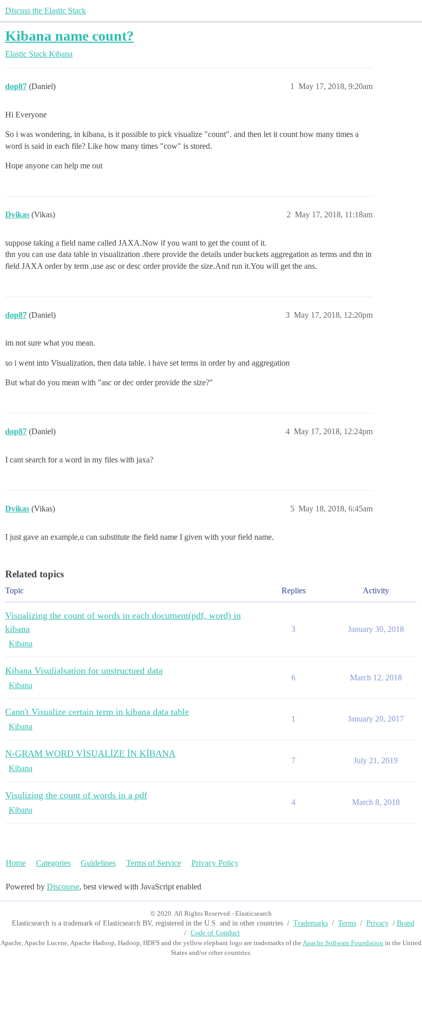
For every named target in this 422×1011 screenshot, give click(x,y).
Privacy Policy (215, 863)
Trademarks (310, 923)
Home (16, 863)
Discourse (63, 886)
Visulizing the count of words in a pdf (76, 795)
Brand (405, 923)
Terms (347, 923)
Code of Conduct (215, 933)
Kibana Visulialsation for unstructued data (84, 670)
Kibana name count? (69, 36)
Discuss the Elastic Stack (45, 10)
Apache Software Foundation (343, 943)
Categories (53, 863)
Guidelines (98, 863)
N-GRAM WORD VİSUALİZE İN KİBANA (90, 753)
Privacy (377, 923)
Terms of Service (153, 863)
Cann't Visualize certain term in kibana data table (97, 712)
